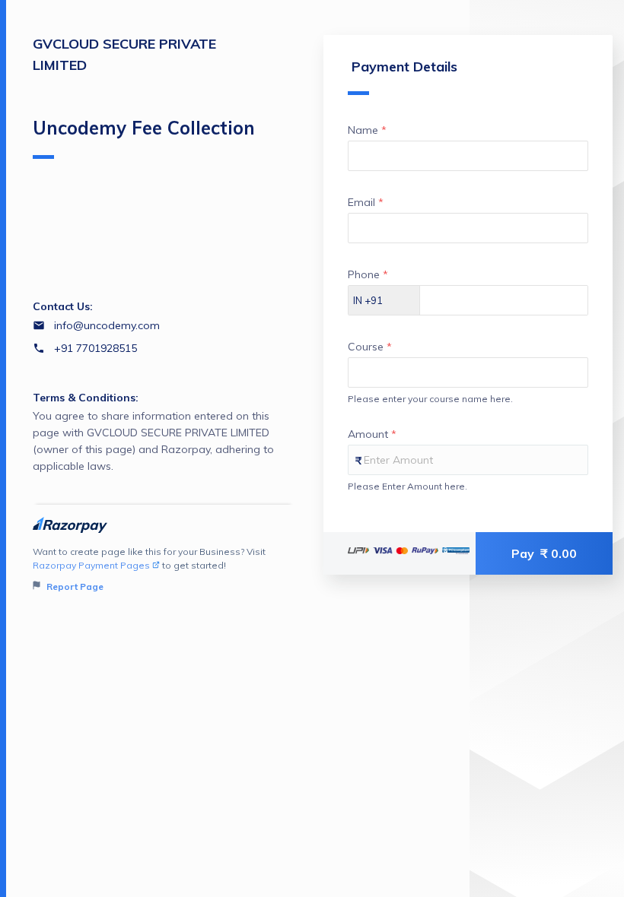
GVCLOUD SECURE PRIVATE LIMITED (124, 54)
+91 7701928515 (95, 348)
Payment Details (404, 66)
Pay (544, 553)
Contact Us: (63, 306)
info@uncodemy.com (107, 325)
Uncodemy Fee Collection (144, 127)
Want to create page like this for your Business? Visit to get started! (149, 569)
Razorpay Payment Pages (91, 565)
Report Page (73, 586)
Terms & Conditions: (85, 397)
